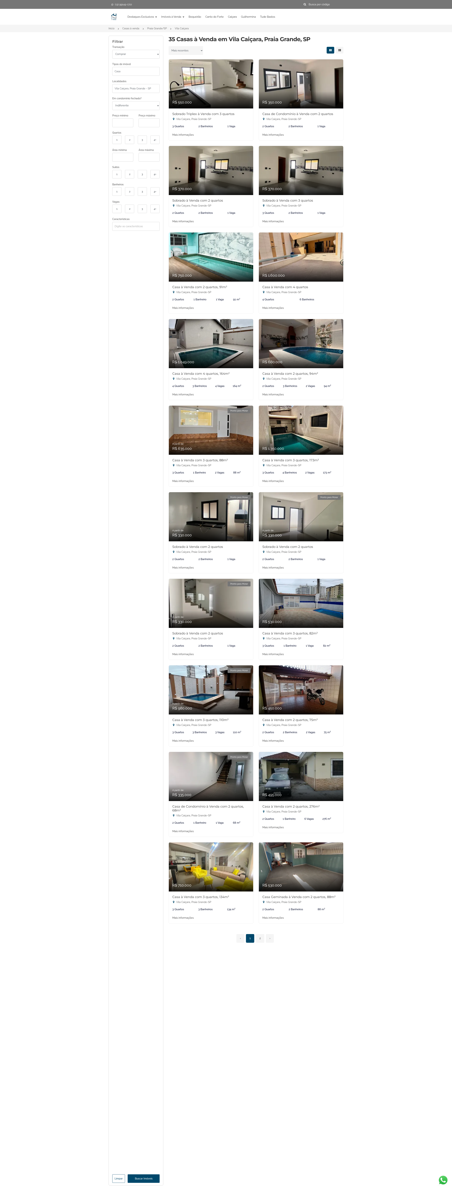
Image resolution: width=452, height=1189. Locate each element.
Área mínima (119, 150)
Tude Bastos (267, 16)
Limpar (119, 1178)
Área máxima (146, 150)
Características (121, 219)
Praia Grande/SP (157, 28)
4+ (155, 139)
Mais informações (183, 134)
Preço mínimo (120, 115)
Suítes (115, 167)
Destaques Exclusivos (141, 16)
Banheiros (118, 184)
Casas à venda (130, 28)
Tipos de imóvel (121, 64)
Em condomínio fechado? (127, 98)
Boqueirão (195, 16)
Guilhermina (248, 16)
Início (111, 28)
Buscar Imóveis (144, 1178)
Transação (118, 47)
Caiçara (232, 16)
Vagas (116, 201)
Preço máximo (147, 115)
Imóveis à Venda (171, 16)
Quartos (116, 132)
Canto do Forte (214, 16)
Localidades (119, 81)
